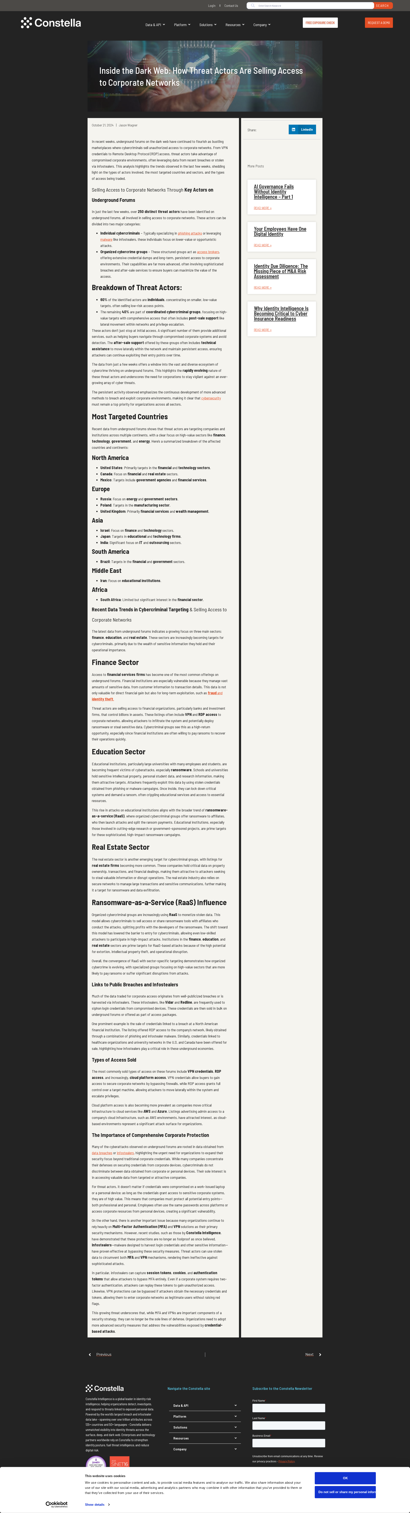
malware (106, 239)
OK (345, 1478)
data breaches (102, 1152)
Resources (233, 24)
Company (260, 24)
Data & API (153, 24)
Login (211, 5)
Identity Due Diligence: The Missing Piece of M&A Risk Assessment (281, 271)
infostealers (125, 1152)
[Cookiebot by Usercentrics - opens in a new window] (56, 1504)
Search (382, 5)
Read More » (263, 208)
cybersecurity (211, 398)
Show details (94, 1504)
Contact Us (231, 5)
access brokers (208, 251)
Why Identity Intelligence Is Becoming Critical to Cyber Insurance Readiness (281, 313)
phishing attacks (190, 233)
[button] (302, 129)
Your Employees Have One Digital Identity (280, 231)
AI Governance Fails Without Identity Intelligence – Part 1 (274, 191)
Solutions (206, 24)
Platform (180, 24)
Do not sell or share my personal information (347, 1492)
